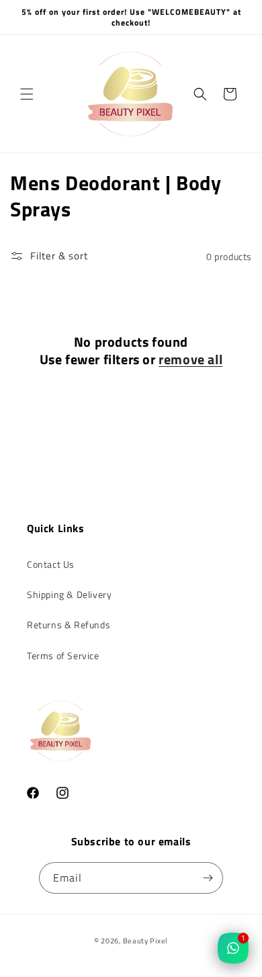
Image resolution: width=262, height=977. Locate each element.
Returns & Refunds (68, 625)
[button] (27, 94)
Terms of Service (63, 655)
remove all (190, 359)
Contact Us (51, 564)
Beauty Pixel (145, 940)
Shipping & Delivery (69, 594)
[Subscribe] (207, 878)
